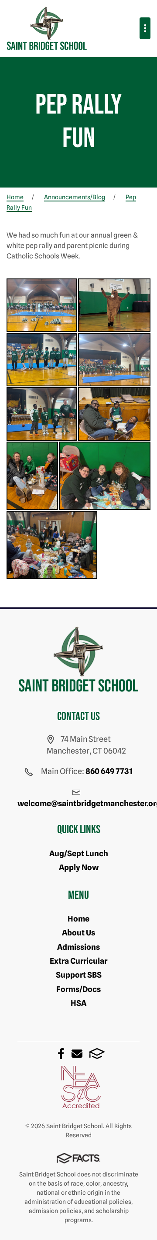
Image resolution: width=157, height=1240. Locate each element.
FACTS (97, 1053)
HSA (78, 1003)
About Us (78, 932)
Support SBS (79, 974)
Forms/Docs (78, 989)
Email (77, 1053)
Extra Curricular (78, 960)
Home (78, 918)
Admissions (78, 947)
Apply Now (79, 867)
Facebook (61, 1053)
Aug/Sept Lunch (78, 853)
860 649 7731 (109, 771)
